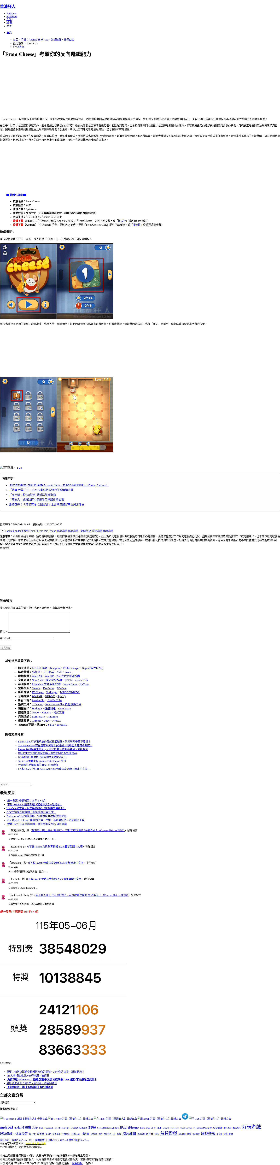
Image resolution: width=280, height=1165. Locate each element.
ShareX (36, 688)
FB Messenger (71, 668)
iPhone (52, 531)
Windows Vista (186, 1128)
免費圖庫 (217, 1127)
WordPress (84, 1140)
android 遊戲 (22, 531)
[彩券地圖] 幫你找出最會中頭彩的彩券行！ (42, 757)
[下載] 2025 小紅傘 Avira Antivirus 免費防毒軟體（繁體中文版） (54, 768)
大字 (9, 26)
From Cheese (36, 531)
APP (35, 1127)
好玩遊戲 (62, 531)
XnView (84, 684)
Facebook (49, 1128)
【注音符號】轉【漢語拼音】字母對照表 (29, 1087)
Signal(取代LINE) (92, 668)
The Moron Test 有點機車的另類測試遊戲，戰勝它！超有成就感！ (55, 745)
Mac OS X (150, 1128)
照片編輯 (129, 1133)
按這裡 (122, 220)
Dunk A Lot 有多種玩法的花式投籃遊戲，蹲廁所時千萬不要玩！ (54, 741)
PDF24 (69, 680)
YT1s (51, 724)
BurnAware (38, 716)
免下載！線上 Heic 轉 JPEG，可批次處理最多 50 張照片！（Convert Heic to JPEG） (78, 830)
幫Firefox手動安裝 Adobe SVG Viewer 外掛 (42, 761)
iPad (46, 531)
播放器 (85, 1133)
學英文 (40, 1134)
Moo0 (35, 712)
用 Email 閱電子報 (68, 1140)
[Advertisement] (97, 83)
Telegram (55, 668)
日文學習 (94, 1134)
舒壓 (189, 1134)
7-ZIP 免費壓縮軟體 (68, 676)
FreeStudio (38, 700)
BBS (41, 1128)
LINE (142, 1128)
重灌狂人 (8, 6)
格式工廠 (58, 712)
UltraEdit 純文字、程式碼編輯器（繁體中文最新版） (36, 808)
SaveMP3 (62, 724)
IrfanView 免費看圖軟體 (46, 684)
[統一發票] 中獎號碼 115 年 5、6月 (26, 800)
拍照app (76, 1134)
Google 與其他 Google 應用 (108, 1128)
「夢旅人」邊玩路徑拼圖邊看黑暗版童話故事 (36, 499)
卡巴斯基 (48, 672)
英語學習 (196, 1134)
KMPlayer (11, 16)
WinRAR (37, 676)
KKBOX (50, 696)
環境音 (149, 1134)
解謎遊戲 (208, 1134)
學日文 (32, 1134)
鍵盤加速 (50, 708)
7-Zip (9, 19)
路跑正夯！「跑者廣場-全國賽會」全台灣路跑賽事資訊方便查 (46, 504)
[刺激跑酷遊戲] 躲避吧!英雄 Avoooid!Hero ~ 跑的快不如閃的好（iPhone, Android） (59, 485)
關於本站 (4, 1140)
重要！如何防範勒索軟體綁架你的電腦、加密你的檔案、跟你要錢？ (45, 1071)
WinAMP (37, 696)
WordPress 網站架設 (203, 1128)
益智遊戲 (97, 531)
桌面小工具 (109, 1134)
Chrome (36, 720)
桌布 (101, 1134)
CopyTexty (64, 708)
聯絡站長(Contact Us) (22, 1140)
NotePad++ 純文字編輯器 (47, 680)
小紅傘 (36, 672)
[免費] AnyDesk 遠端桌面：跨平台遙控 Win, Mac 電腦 (36, 824)
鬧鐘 (231, 1134)
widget (166, 1128)
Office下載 (81, 680)
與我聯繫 (77, 1163)
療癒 (157, 1134)
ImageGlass (70, 684)
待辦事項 (56, 1134)
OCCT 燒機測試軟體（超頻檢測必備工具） (31, 812)
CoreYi (20, 46)
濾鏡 (119, 1134)
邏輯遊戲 (108, 531)
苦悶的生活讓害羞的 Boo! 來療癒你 (38, 765)
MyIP (9, 22)
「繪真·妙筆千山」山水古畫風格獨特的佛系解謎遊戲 (41, 490)
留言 (3, 631)
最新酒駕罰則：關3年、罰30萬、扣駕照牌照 (31, 1083)
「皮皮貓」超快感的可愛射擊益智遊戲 (32, 494)
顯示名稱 (5, 638)
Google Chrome (62, 1127)
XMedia (46, 712)
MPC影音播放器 (70, 692)
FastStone (48, 688)
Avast (68, 672)
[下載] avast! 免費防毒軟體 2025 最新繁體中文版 (55, 846)
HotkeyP (37, 708)
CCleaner (37, 704)
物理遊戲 (141, 1134)
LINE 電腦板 (39, 668)
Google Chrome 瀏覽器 (83, 1127)
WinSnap (62, 688)
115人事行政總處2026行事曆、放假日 (27, 1075)
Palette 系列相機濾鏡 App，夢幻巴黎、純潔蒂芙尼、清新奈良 (53, 749)
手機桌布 (66, 1134)
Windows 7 (174, 1128)
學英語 (48, 1134)
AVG (59, 672)
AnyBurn (52, 716)
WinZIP (49, 676)
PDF (159, 1127)
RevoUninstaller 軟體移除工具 (63, 704)
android (10, 531)
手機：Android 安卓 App (34, 39)
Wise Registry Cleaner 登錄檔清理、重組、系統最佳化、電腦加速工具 (45, 820)
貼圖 (226, 1134)
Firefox (56, 720)
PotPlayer (11, 13)
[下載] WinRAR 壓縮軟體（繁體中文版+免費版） (34, 804)
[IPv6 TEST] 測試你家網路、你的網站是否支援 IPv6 (47, 753)
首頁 (9, 32)
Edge (47, 720)
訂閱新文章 (52, 1140)
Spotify (62, 696)
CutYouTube (54, 700)
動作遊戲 (227, 1128)
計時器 (219, 1134)
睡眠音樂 (182, 1134)
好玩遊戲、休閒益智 (62, 39)
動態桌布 (237, 1128)
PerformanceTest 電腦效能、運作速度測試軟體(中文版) (36, 816)
